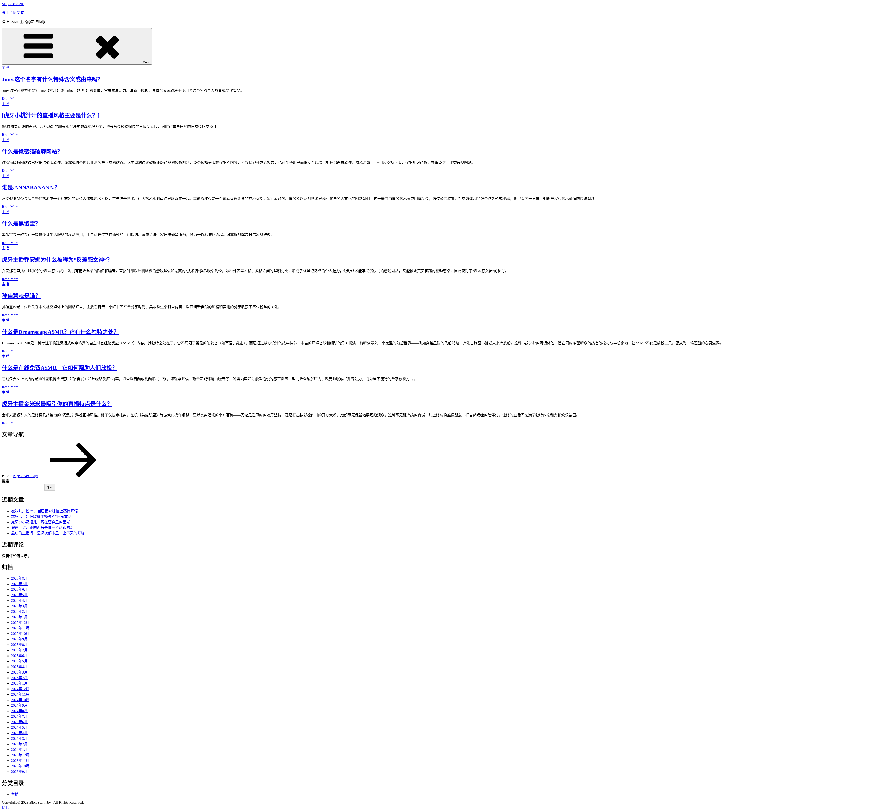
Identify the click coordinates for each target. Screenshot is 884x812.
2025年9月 (19, 639)
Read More (10, 99)
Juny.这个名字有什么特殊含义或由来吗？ (52, 79)
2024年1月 (19, 750)
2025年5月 (19, 661)
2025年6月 (19, 656)
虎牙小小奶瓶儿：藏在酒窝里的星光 (40, 522)
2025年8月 (19, 645)
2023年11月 (20, 761)
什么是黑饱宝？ (21, 224)
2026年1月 (19, 617)
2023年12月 (20, 755)
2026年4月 (19, 600)
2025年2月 (19, 678)
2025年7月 (19, 650)
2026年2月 (19, 611)
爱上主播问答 (13, 13)
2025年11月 (20, 628)
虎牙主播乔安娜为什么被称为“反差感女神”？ (57, 260)
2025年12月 (20, 623)
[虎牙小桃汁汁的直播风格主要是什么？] (50, 115)
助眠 (5, 808)
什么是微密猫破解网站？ (32, 152)
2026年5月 (19, 595)
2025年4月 (19, 667)
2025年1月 (19, 683)
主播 (5, 68)
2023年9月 (19, 772)
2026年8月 (19, 578)
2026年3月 (19, 606)
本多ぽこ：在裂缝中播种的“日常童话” (42, 516)
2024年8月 (19, 711)
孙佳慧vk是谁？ (21, 296)
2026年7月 (19, 584)
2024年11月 (20, 694)
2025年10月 (20, 634)
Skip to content (13, 4)
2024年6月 (19, 722)
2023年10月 (20, 766)
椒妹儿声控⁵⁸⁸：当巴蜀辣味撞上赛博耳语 (44, 511)
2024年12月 (20, 689)
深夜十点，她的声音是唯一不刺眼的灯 (42, 528)
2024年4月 (19, 733)
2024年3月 (19, 738)
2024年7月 (19, 716)
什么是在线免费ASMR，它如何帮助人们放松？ (59, 368)
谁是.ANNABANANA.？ (31, 187)
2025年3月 (19, 672)
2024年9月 (19, 705)
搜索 (5, 481)
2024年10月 (20, 700)
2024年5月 (19, 727)
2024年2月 (19, 744)
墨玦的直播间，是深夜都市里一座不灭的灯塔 (48, 533)
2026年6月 (19, 589)
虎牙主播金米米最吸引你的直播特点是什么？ (57, 404)
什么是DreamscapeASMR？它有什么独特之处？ (60, 332)
